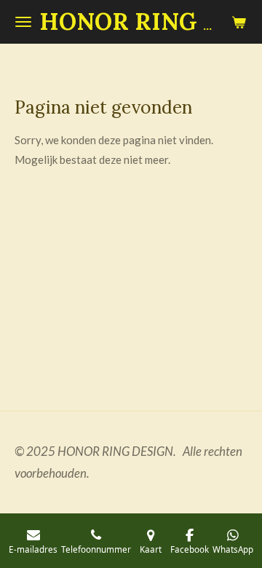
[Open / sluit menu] (23, 21)
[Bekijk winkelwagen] (239, 21)
